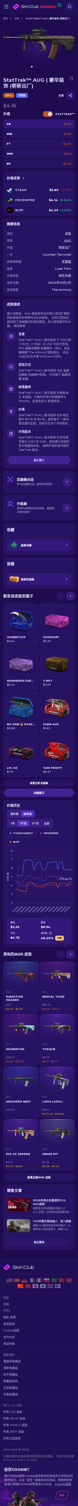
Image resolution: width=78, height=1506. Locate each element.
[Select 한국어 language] (43, 1286)
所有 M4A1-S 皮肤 (15, 1425)
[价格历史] (23, 178)
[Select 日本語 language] (35, 1286)
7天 (12, 823)
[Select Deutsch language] (24, 1280)
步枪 (17, 18)
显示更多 (39, 1242)
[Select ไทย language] (50, 1286)
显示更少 (39, 460)
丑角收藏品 (10, 1394)
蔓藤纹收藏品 (12, 1361)
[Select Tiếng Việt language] (69, 1280)
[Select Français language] (31, 1280)
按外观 (14, 813)
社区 (6, 1304)
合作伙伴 (9, 1337)
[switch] (48, 114)
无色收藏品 (10, 1388)
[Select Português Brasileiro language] (54, 1280)
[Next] (70, 596)
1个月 (23, 823)
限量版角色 (10, 1381)
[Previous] (60, 596)
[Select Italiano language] (39, 1280)
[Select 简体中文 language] (20, 1286)
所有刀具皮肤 (12, 1438)
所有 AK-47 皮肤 (14, 1418)
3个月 (35, 823)
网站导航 (9, 1344)
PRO (6, 1311)
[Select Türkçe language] (61, 1280)
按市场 (28, 813)
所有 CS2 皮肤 (12, 1412)
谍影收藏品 (10, 1368)
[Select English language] (9, 1280)
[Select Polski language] (46, 1280)
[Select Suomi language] (58, 1286)
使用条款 (9, 1324)
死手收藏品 (10, 1374)
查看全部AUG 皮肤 (39, 1177)
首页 (5, 18)
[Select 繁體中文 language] (28, 1286)
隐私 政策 (9, 1317)
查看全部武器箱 (39, 783)
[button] (21, 987)
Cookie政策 (11, 1330)
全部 (46, 823)
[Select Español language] (16, 1280)
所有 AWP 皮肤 (13, 1432)
